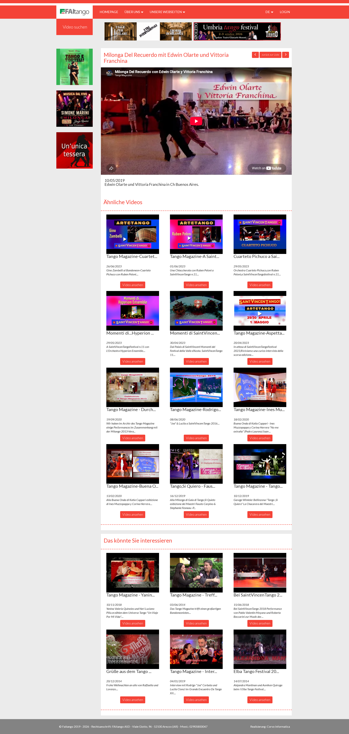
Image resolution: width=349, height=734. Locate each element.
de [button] (267, 12)
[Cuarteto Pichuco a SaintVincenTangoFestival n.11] (260, 234)
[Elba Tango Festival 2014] (260, 649)
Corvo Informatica (278, 726)
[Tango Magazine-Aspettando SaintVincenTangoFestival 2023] (260, 311)
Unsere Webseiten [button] (166, 12)
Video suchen (75, 26)
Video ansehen (132, 285)
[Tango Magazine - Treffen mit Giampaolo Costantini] (196, 573)
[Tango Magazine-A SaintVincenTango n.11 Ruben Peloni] (196, 234)
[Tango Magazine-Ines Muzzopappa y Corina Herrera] (260, 387)
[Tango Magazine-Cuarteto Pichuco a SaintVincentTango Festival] (132, 234)
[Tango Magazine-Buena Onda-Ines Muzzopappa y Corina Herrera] (132, 464)
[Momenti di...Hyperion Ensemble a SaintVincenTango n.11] (132, 311)
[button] (132, 234)
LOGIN (285, 12)
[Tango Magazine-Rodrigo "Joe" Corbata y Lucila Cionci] (196, 387)
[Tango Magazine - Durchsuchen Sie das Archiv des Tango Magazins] (132, 387)
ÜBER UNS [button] (133, 12)
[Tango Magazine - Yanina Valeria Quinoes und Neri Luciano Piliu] (132, 573)
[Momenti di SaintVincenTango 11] (196, 311)
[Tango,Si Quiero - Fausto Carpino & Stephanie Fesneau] (196, 464)
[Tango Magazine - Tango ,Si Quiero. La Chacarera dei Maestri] (260, 464)
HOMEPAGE (110, 12)
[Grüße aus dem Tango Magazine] (132, 649)
